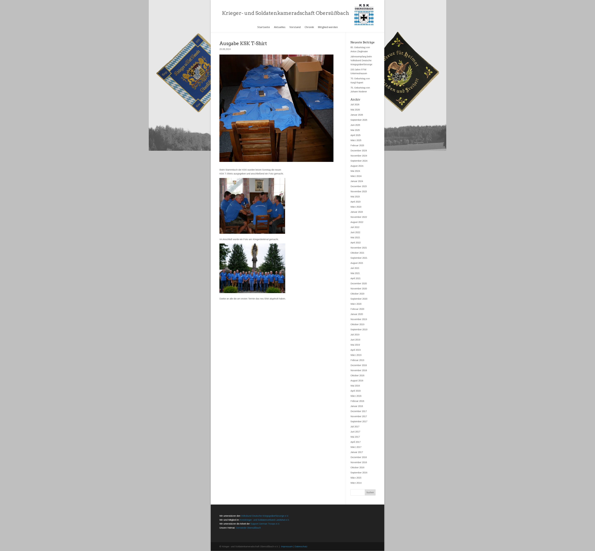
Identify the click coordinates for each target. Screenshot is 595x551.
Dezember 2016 (358, 457)
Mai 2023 (355, 196)
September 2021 (358, 258)
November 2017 (358, 416)
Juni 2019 (355, 339)
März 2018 (355, 396)
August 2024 (356, 166)
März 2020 (355, 304)
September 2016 (358, 472)
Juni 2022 (355, 232)
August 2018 (356, 380)
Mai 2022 (355, 237)
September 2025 (358, 120)
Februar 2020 (357, 309)
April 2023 (355, 201)
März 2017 (355, 447)
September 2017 (358, 421)
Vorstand (295, 27)
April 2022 (355, 242)
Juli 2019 (354, 334)
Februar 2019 (357, 360)
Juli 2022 (354, 227)
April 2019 (355, 350)
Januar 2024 (356, 181)
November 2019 (358, 319)
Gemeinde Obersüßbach (248, 527)
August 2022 (356, 222)
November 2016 (358, 462)
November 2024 (358, 155)
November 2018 (358, 370)
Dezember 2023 (358, 186)
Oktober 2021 (357, 252)
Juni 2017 (355, 431)
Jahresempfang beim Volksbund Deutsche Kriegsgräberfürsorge (361, 60)
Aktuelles (279, 27)
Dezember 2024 (358, 150)
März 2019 (355, 355)
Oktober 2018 (357, 375)
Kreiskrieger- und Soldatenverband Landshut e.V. (264, 519)
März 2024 (355, 176)
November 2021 (358, 247)
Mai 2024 (355, 171)
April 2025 (355, 135)
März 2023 (355, 206)
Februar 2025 (357, 145)
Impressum (287, 546)
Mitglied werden (328, 27)
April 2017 (355, 442)
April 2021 (355, 278)
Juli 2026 (354, 104)
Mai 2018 (355, 385)
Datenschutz (301, 546)
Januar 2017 (356, 452)
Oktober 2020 (357, 293)
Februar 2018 (357, 401)
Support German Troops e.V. (265, 523)
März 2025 (355, 140)
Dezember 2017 (358, 411)
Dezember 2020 (358, 283)
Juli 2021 (354, 268)
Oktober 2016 (357, 467)
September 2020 (358, 298)
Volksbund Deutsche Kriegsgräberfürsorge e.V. (265, 515)
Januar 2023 (356, 212)
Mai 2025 (355, 130)
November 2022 (358, 217)
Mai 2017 (355, 436)
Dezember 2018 (358, 365)
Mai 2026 (355, 109)
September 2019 (358, 329)
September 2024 (358, 160)
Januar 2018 (356, 406)
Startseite (263, 27)
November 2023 (358, 191)
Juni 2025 (355, 125)
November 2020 (358, 288)
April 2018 (355, 390)
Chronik (309, 27)
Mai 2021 (355, 273)
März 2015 (355, 477)
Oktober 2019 (357, 324)
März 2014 (355, 482)
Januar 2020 (356, 314)
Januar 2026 (356, 114)
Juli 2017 (354, 426)
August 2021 (356, 263)
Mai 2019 (355, 344)
